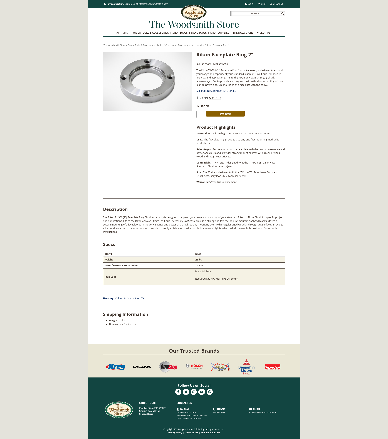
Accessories (198, 45)
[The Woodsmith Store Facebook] (178, 392)
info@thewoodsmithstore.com (263, 412)
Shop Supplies (219, 32)
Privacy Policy (175, 432)
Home (123, 33)
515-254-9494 (219, 412)
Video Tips (263, 32)
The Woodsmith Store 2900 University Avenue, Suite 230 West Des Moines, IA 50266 (192, 415)
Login (250, 3)
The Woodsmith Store (114, 45)
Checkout (277, 3)
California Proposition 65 (123, 298)
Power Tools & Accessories (150, 32)
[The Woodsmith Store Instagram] (194, 392)
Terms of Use (191, 432)
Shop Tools (180, 32)
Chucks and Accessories (177, 45)
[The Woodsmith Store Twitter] (186, 392)
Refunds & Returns (210, 432)
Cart (263, 3)
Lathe (160, 45)
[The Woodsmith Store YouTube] (201, 392)
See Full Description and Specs (216, 91)
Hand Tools (199, 32)
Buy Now (225, 113)
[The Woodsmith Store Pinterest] (210, 392)
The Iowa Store (243, 32)
